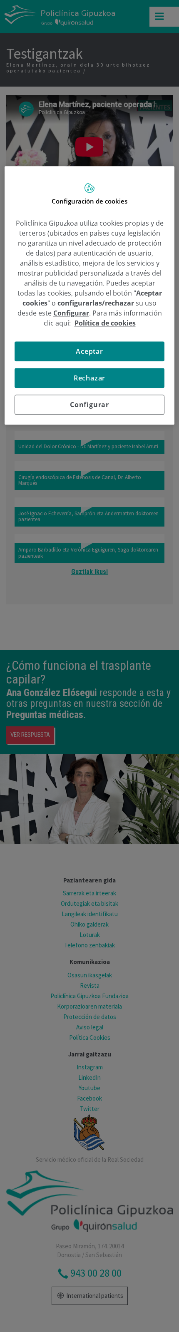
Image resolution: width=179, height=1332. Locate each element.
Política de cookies (105, 323)
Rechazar (89, 378)
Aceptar (89, 351)
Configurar (89, 404)
